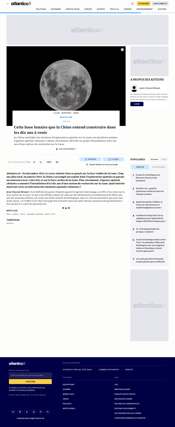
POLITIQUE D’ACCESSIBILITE (125, 408)
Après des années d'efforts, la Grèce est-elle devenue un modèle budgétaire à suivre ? (149, 205)
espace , (16, 214)
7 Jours (164, 159)
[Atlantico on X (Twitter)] (20, 412)
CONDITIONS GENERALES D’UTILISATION (130, 418)
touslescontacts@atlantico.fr (30, 418)
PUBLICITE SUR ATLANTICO (125, 394)
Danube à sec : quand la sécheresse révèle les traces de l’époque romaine (150, 191)
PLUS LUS (140, 167)
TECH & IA (114, 9)
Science (76, 113)
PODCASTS (67, 404)
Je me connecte (160, 4)
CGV (116, 384)
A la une (56, 113)
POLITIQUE (41, 9)
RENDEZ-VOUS (68, 394)
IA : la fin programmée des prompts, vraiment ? (147, 230)
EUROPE (88, 9)
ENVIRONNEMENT (145, 9)
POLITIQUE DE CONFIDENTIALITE (127, 404)
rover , (23, 214)
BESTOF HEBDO (69, 408)
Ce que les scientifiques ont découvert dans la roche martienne (148, 178)
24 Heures (154, 159)
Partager (92, 159)
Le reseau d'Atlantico (109, 370)
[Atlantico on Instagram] (40, 411)
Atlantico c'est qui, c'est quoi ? (77, 370)
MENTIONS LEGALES (122, 389)
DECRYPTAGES (68, 384)
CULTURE (162, 9)
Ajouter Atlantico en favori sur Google (103, 164)
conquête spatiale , (36, 214)
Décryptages (66, 113)
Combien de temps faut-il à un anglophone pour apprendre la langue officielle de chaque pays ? (151, 218)
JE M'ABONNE (143, 4)
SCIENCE (128, 9)
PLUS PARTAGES (158, 167)
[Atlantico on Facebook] (27, 412)
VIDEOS (66, 399)
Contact (129, 370)
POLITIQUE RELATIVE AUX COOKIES (128, 413)
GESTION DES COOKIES (123, 399)
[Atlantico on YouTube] (47, 411)
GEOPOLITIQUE (73, 9)
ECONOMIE (56, 9)
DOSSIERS (66, 389)
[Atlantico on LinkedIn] (34, 412)
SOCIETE (101, 9)
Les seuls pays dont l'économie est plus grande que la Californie (150, 260)
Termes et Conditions (27, 390)
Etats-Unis (50, 214)
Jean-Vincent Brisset (67, 149)
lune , (9, 214)
